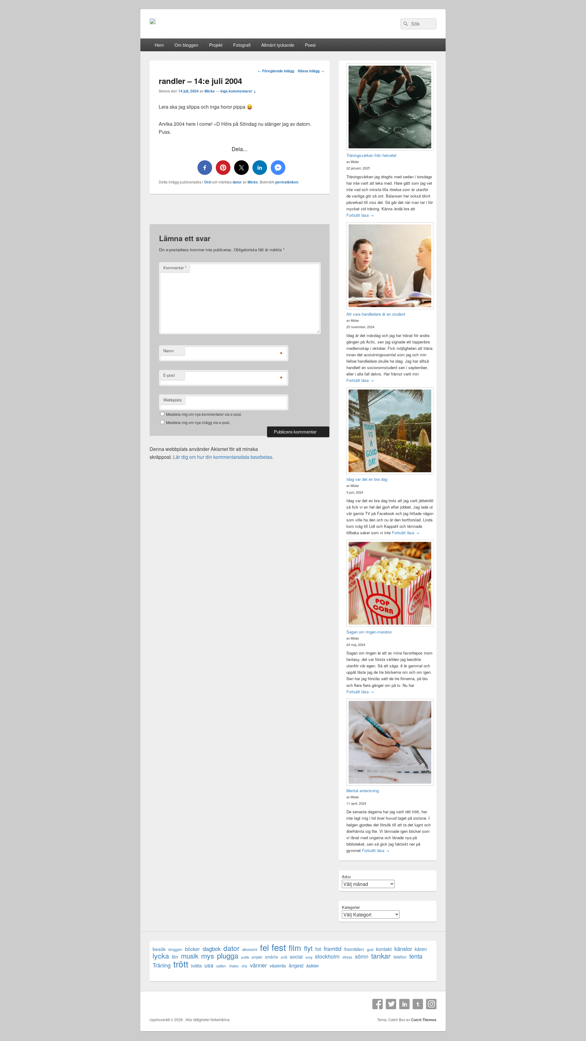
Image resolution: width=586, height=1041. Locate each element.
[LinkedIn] (404, 1004)
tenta (415, 956)
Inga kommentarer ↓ (238, 91)
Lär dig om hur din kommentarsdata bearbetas (222, 456)
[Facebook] (377, 1004)
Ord (207, 182)
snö (284, 957)
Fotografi (242, 45)
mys (207, 955)
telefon (400, 957)
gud (370, 949)
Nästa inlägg (311, 71)
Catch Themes (423, 1019)
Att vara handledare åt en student (375, 314)
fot (318, 949)
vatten (221, 965)
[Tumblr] (418, 1004)
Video (234, 965)
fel (264, 947)
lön (175, 956)
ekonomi (249, 949)
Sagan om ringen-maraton (369, 632)
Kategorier (351, 907)
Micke (209, 91)
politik (245, 957)
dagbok (212, 948)
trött (180, 963)
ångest (296, 965)
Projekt (215, 45)
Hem (159, 45)
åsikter (312, 965)
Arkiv (346, 877)
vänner (258, 965)
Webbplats (172, 400)
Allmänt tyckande (277, 45)
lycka (161, 955)
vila (244, 965)
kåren (421, 949)
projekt (257, 957)
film (295, 947)
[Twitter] (391, 1004)
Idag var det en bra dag (366, 479)
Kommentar (174, 267)
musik (189, 955)
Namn (168, 351)
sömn (361, 956)
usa (208, 965)
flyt (308, 948)
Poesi (310, 45)
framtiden (354, 949)
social (296, 956)
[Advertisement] (239, 213)
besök (159, 949)
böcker (192, 949)
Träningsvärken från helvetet (371, 155)
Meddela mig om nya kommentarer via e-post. (204, 414)
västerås (277, 965)
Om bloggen (186, 45)
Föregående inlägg (276, 71)
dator (237, 182)
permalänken (286, 182)
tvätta (196, 965)
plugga (227, 955)
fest (279, 947)
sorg (309, 957)
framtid (333, 948)
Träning (162, 965)
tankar (381, 955)
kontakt (384, 949)
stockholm (327, 956)
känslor (403, 948)
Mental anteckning (362, 790)
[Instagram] (431, 1004)
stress (347, 956)
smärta (271, 957)
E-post (169, 375)
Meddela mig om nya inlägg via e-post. (198, 422)
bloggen (175, 949)
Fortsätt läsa (360, 215)
